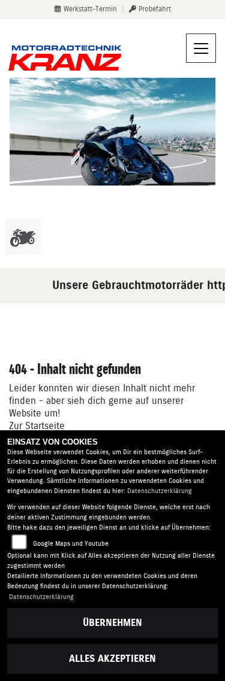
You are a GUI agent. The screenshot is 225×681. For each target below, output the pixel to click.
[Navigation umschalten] (201, 48)
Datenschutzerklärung (159, 491)
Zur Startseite (37, 425)
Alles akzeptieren (112, 658)
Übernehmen (112, 622)
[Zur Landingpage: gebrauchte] (23, 236)
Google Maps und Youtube (71, 544)
